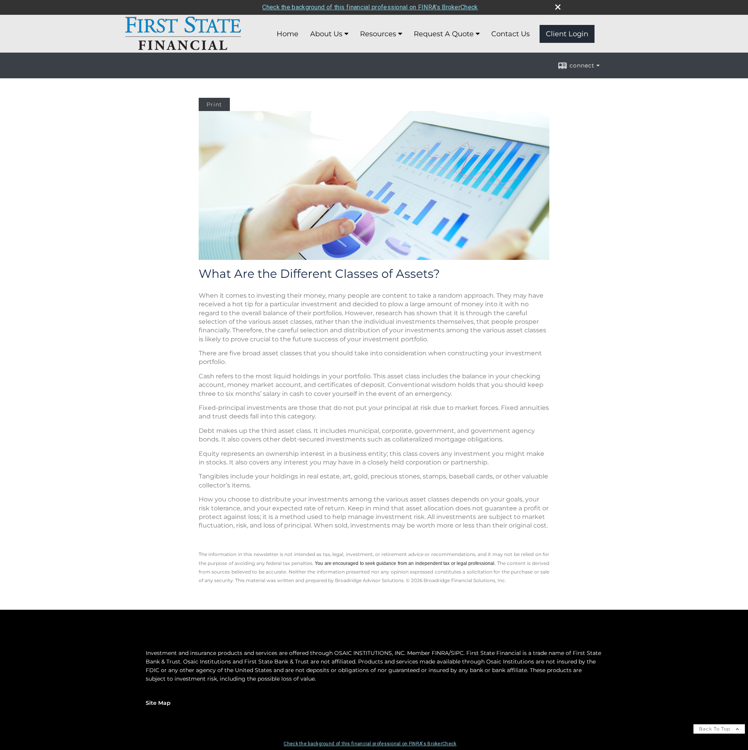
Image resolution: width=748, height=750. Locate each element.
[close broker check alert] (558, 7)
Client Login (567, 34)
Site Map (158, 702)
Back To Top (715, 729)
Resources (378, 34)
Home (287, 34)
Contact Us (510, 34)
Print (214, 104)
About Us (326, 34)
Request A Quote (444, 34)
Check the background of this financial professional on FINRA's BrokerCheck (370, 7)
